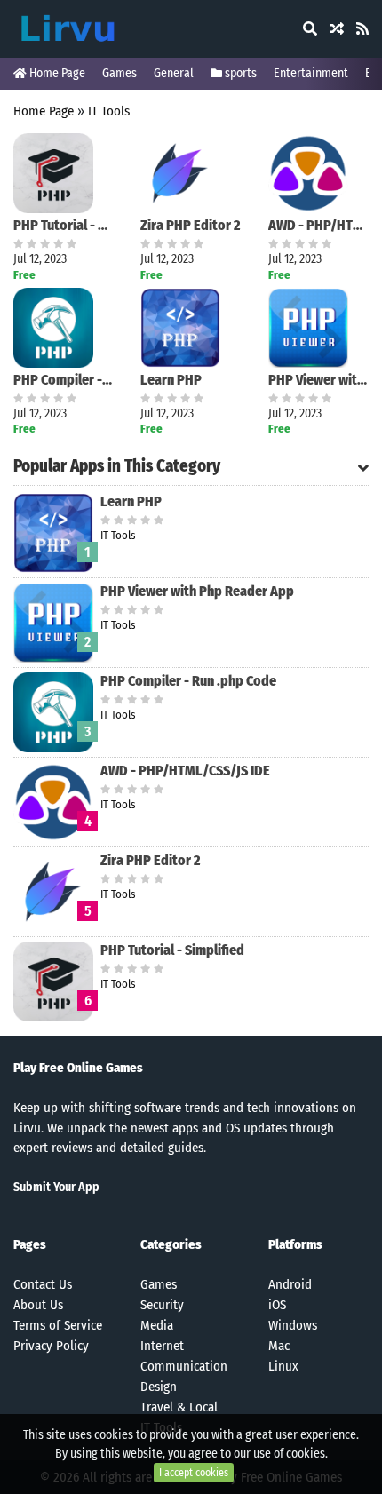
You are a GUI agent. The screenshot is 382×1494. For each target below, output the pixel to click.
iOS (277, 1305)
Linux (283, 1366)
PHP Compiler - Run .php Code (63, 379)
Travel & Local (179, 1407)
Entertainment (311, 73)
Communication (183, 1366)
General (174, 73)
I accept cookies (193, 1472)
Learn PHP (171, 379)
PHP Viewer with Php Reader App (318, 379)
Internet (162, 1346)
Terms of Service (57, 1325)
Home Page (56, 73)
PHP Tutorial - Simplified (63, 225)
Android (290, 1284)
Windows (292, 1325)
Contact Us (42, 1284)
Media (156, 1325)
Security (162, 1305)
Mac (279, 1346)
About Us (38, 1305)
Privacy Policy (51, 1346)
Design (158, 1387)
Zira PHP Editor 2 (190, 225)
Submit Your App (56, 1187)
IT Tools (109, 111)
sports (239, 73)
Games (119, 73)
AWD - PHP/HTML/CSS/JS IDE (318, 225)
